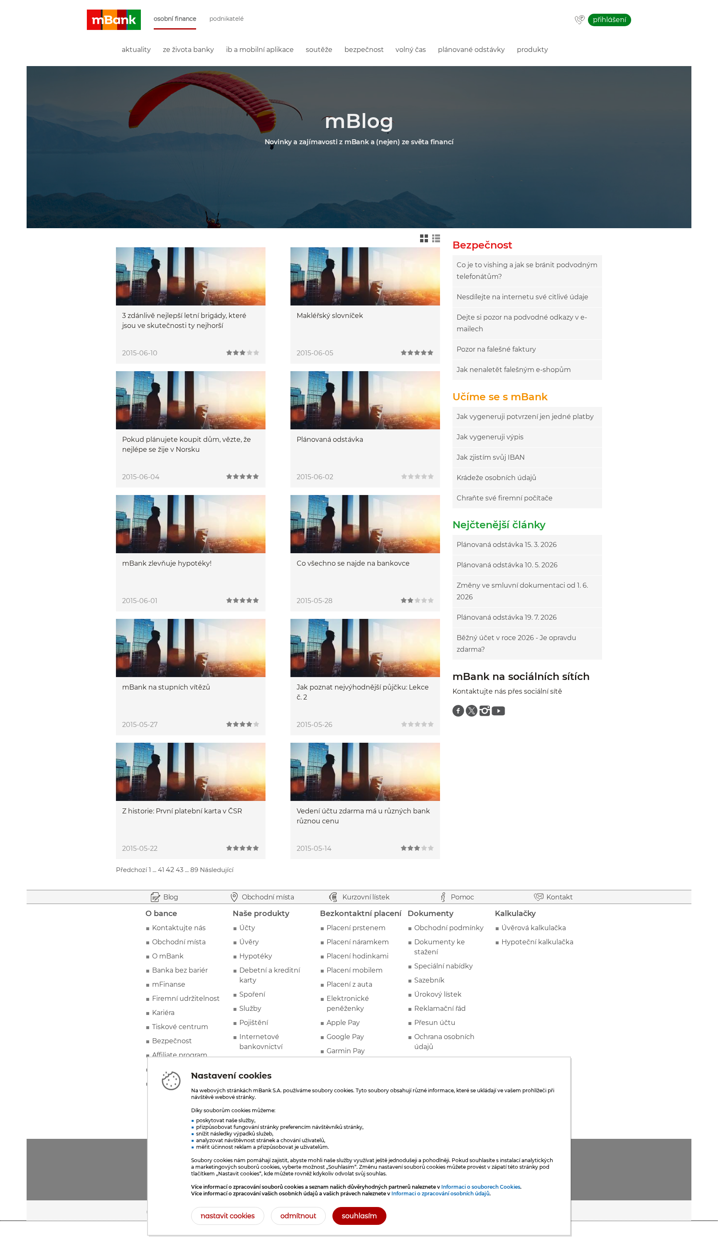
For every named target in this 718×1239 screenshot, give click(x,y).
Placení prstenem (356, 928)
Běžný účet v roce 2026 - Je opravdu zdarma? (516, 643)
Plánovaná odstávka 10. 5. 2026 (507, 565)
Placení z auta (349, 984)
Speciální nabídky (443, 966)
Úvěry (249, 942)
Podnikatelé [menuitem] (226, 18)
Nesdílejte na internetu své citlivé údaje (522, 297)
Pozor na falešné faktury (496, 349)
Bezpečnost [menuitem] (364, 50)
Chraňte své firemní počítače (505, 498)
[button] (114, 20)
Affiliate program (179, 1055)
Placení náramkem (358, 942)
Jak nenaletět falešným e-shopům (514, 370)
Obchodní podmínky (449, 928)
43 (179, 870)
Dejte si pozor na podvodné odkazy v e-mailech (522, 323)
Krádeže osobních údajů (496, 478)
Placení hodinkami (358, 956)
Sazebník (429, 980)
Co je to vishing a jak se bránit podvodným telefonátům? (527, 271)
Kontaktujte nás (179, 928)
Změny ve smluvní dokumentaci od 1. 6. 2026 (522, 591)
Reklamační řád (440, 1008)
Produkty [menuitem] (532, 50)
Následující (217, 870)
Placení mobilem (355, 970)
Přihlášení (609, 20)
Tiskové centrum (180, 1027)
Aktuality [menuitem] (136, 50)
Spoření (252, 994)
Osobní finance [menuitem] (175, 18)
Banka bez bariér (180, 970)
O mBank (168, 956)
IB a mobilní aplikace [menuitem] (260, 50)
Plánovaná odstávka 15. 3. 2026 (507, 545)
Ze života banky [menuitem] (188, 50)
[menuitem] (458, 711)
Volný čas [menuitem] (411, 50)
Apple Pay (343, 1023)
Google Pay (345, 1037)
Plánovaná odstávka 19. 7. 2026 (507, 617)
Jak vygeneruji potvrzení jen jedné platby (525, 417)
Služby (250, 1008)
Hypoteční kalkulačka (537, 942)
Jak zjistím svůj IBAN (491, 457)
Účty (247, 928)
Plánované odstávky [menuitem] (471, 50)
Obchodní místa (179, 942)
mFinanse (168, 984)
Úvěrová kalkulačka (534, 928)
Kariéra (163, 1013)
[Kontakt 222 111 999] (580, 20)
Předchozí (131, 870)
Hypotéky (255, 956)
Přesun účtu (434, 1023)
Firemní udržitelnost (186, 999)
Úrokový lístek (438, 994)
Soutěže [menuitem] (319, 50)
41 (161, 870)
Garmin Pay (346, 1051)
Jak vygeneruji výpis (490, 437)
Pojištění (253, 1023)
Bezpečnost (172, 1041)
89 (194, 870)
